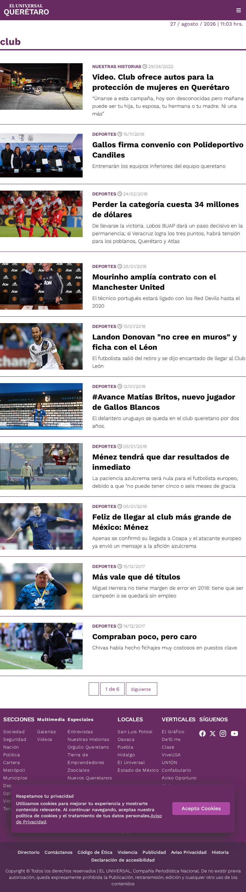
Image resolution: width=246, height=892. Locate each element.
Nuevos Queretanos (90, 777)
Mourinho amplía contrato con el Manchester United (154, 282)
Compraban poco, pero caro (144, 636)
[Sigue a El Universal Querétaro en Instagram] (225, 734)
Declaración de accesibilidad (123, 859)
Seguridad (14, 739)
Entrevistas (80, 731)
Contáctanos (58, 852)
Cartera (11, 762)
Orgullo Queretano (88, 747)
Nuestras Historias (116, 66)
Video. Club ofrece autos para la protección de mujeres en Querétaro (160, 82)
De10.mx (171, 739)
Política (11, 754)
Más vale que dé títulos (136, 576)
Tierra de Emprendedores (86, 758)
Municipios (15, 777)
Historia (220, 852)
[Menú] (238, 10)
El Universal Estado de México (138, 766)
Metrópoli (14, 770)
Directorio (28, 852)
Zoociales (78, 770)
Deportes (104, 134)
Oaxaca (126, 739)
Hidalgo (126, 754)
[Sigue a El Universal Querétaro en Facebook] (204, 734)
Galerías (46, 731)
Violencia (127, 852)
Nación (11, 747)
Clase (168, 747)
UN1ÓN (169, 762)
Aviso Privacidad (189, 852)
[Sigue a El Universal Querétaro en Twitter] (214, 734)
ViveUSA (171, 754)
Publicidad (154, 852)
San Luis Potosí (135, 731)
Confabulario (176, 770)
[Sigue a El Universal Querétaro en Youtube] (236, 734)
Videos (45, 739)
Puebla (125, 747)
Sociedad (14, 731)
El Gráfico (173, 731)
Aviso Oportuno (179, 777)
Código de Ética (95, 852)
